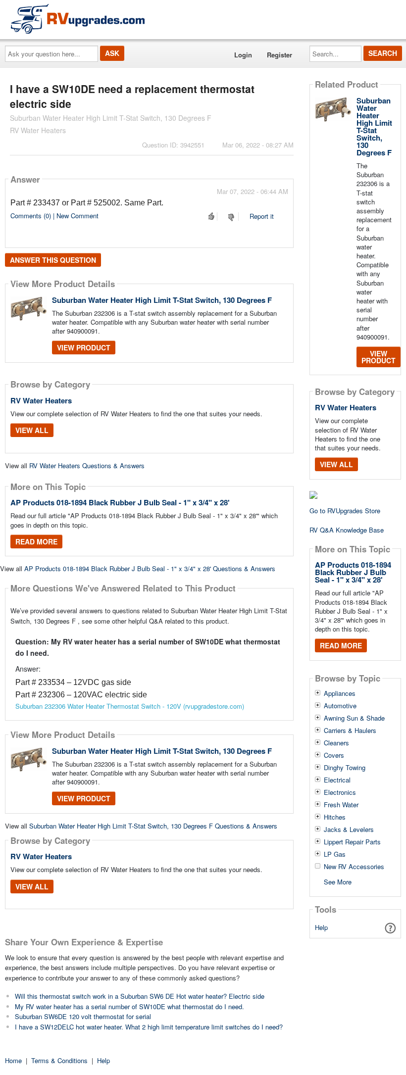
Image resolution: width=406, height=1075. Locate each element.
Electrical (337, 780)
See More (338, 881)
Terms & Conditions (59, 1060)
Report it (262, 216)
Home (13, 1060)
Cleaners (336, 742)
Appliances (339, 693)
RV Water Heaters (41, 400)
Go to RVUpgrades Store (344, 510)
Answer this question (53, 260)
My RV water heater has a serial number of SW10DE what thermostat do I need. (129, 1006)
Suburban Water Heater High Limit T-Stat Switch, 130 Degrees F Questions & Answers (153, 826)
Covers (334, 755)
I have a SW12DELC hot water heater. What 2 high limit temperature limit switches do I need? (149, 1026)
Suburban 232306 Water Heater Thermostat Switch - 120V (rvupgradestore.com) (129, 706)
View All (32, 430)
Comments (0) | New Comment (54, 215)
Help (321, 927)
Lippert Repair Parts (352, 841)
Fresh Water (341, 804)
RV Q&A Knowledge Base (346, 530)
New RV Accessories (354, 866)
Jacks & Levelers (349, 829)
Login (243, 54)
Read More (36, 541)
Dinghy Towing (344, 767)
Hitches (335, 817)
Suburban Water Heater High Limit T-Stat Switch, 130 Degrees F (162, 299)
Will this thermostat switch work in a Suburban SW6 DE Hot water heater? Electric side (139, 996)
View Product (83, 347)
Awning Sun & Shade (354, 718)
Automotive (340, 705)
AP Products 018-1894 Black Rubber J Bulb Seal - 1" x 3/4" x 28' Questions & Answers (149, 568)
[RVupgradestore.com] (78, 18)
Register (279, 54)
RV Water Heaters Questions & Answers (87, 465)
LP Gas (335, 854)
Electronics (340, 792)
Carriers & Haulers (350, 730)
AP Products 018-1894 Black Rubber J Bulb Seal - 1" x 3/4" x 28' (120, 502)
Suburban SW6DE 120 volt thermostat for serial (83, 1016)
